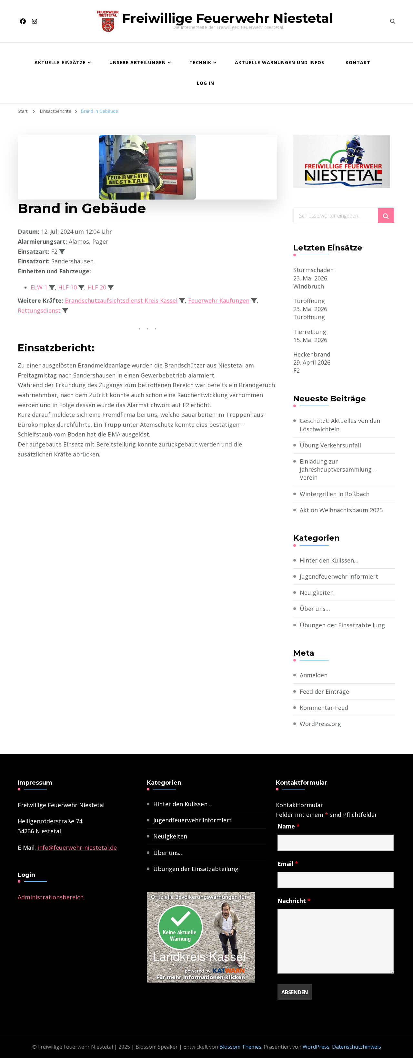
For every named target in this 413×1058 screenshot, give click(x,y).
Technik (200, 62)
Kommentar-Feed (324, 707)
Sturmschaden (313, 270)
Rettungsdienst (39, 310)
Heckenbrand (311, 354)
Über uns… (315, 608)
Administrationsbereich (51, 897)
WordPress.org (320, 724)
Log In (205, 83)
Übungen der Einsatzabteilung (342, 625)
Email (287, 863)
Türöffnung (309, 301)
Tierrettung (309, 332)
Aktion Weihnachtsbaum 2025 (341, 510)
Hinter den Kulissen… (329, 560)
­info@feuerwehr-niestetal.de (77, 847)
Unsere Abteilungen (137, 62)
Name (288, 826)
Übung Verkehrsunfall (330, 445)
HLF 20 (96, 287)
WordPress (316, 1046)
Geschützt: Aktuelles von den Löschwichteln (340, 425)
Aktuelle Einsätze (60, 62)
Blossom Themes (240, 1046)
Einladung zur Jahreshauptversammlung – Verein (338, 469)
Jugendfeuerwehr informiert (339, 576)
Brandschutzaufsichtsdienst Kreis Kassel (121, 300)
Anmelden (313, 675)
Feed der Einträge (324, 691)
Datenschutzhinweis (356, 1046)
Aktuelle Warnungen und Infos (279, 62)
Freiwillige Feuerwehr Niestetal (227, 18)
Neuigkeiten (317, 592)
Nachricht (294, 901)
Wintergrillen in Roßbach (334, 494)
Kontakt (358, 62)
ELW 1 (39, 287)
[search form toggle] (392, 21)
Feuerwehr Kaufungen (218, 300)
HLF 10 (67, 287)
